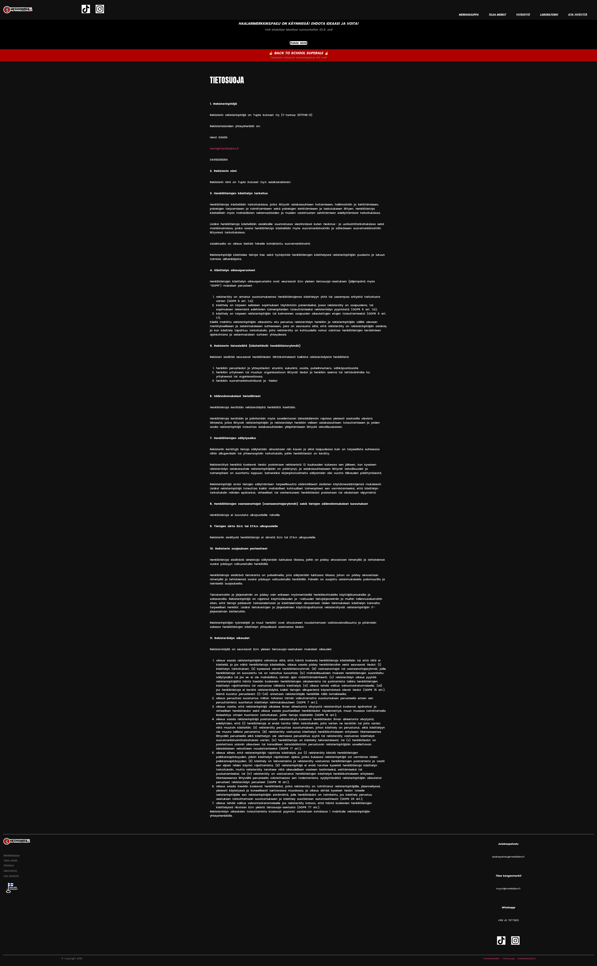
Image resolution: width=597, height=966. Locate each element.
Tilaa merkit (497, 14)
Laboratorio (549, 14)
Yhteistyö (523, 14)
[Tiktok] (86, 9)
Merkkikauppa (469, 14)
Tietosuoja (509, 958)
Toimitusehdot (491, 958)
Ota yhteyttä (577, 14)
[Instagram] (100, 9)
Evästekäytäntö (527, 958)
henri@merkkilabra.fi (224, 148)
